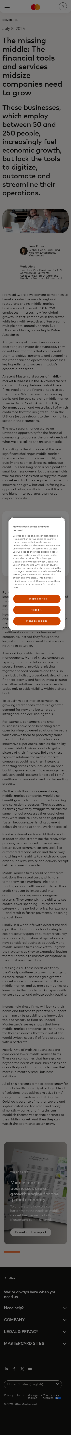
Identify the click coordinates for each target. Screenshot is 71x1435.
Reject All (37, 610)
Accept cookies (37, 599)
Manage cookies (37, 621)
